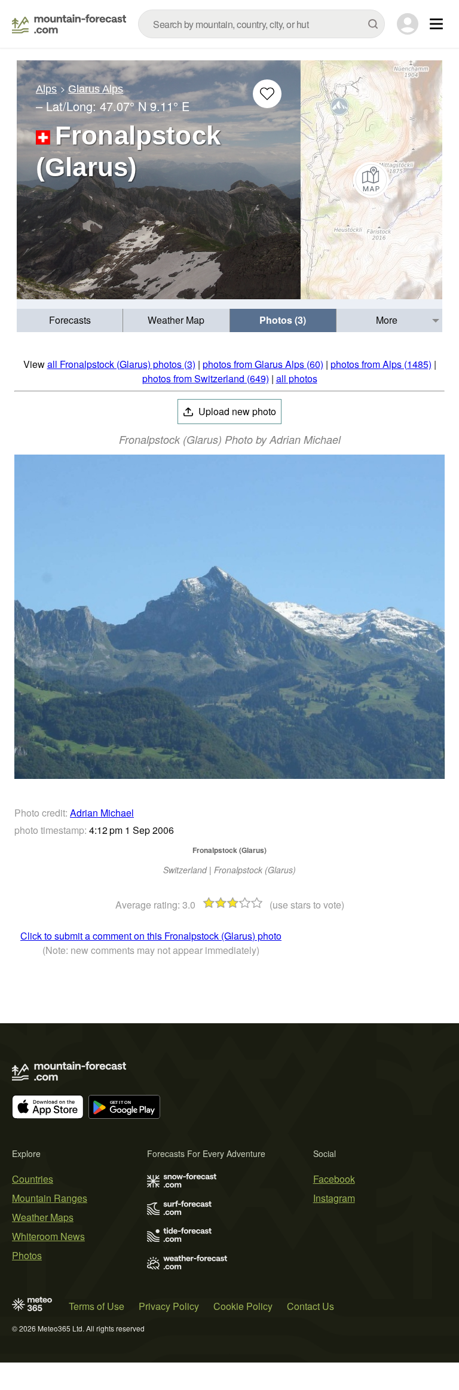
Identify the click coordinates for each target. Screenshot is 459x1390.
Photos (27, 1255)
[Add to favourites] (267, 93)
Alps (46, 89)
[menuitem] (70, 320)
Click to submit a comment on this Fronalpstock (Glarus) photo (150, 936)
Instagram (334, 1198)
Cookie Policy (243, 1306)
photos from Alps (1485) (381, 364)
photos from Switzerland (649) (205, 378)
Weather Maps (43, 1217)
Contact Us (310, 1306)
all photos (296, 378)
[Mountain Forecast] (69, 23)
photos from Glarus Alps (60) (263, 364)
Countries (32, 1179)
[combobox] (261, 24)
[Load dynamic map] (371, 180)
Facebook (334, 1179)
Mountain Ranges (49, 1198)
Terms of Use (96, 1306)
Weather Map (176, 320)
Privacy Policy (169, 1306)
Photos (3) (282, 320)
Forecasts (70, 320)
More (386, 320)
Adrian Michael (102, 813)
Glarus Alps (95, 89)
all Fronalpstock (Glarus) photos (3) (121, 364)
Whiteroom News (48, 1236)
